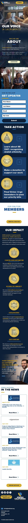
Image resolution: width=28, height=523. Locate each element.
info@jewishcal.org (9, 508)
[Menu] (26, 3)
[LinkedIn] (8, 492)
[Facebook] (5, 492)
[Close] (19, 138)
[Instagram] (2, 492)
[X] (10, 492)
